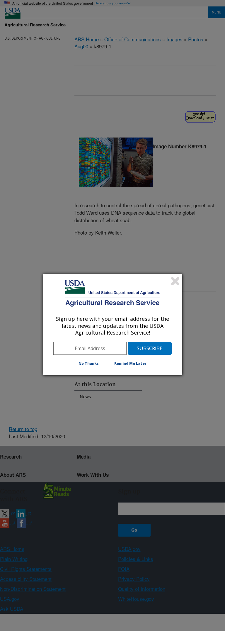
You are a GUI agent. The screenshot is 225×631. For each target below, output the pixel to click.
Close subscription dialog (175, 281)
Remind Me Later (130, 363)
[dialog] (112, 324)
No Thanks (89, 363)
